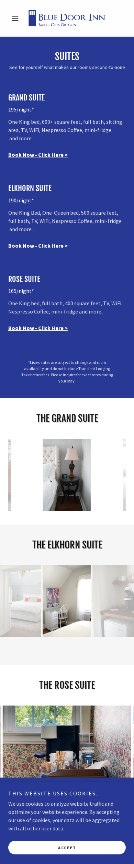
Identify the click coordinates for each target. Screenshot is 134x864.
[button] (17, 18)
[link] (67, 18)
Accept (67, 847)
